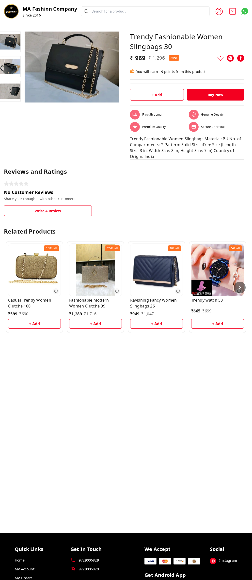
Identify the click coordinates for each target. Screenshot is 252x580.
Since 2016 (32, 15)
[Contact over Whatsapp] (244, 11)
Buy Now (215, 94)
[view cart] (232, 11)
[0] (232, 11)
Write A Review (48, 210)
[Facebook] (240, 58)
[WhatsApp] (230, 58)
